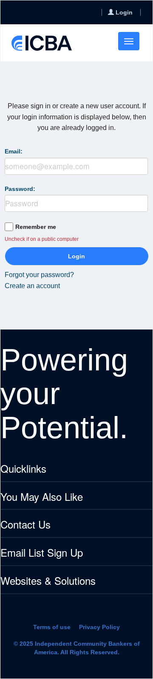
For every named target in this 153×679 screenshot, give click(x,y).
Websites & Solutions (48, 581)
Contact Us (25, 525)
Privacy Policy (99, 627)
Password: (20, 188)
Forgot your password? (39, 274)
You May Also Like (41, 497)
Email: (14, 151)
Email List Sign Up (41, 553)
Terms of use (52, 627)
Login (76, 256)
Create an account (32, 285)
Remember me (35, 226)
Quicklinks (23, 469)
